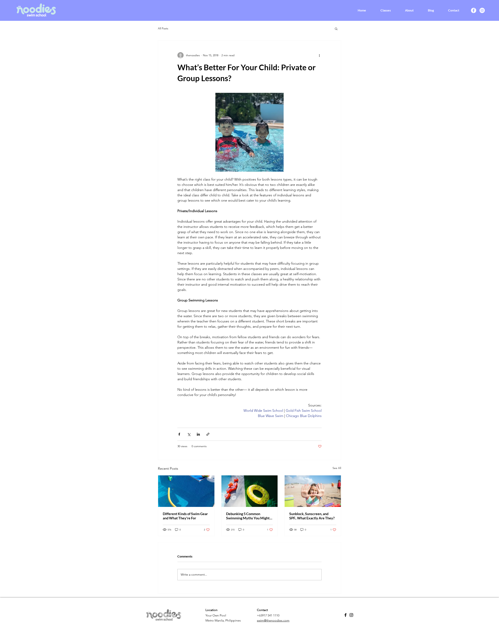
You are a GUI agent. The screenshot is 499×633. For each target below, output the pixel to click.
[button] (336, 28)
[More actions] (319, 55)
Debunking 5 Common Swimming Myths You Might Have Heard (248, 516)
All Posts (163, 28)
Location (211, 610)
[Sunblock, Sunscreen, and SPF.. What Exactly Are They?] (313, 491)
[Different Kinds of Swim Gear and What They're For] (186, 491)
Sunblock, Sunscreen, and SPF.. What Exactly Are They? (312, 516)
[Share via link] (208, 434)
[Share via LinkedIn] (198, 434)
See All (337, 468)
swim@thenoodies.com (273, 620)
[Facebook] (473, 10)
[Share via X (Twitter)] (189, 434)
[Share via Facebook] (179, 434)
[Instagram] (482, 10)
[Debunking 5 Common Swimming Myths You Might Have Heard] (249, 491)
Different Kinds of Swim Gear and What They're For (185, 516)
